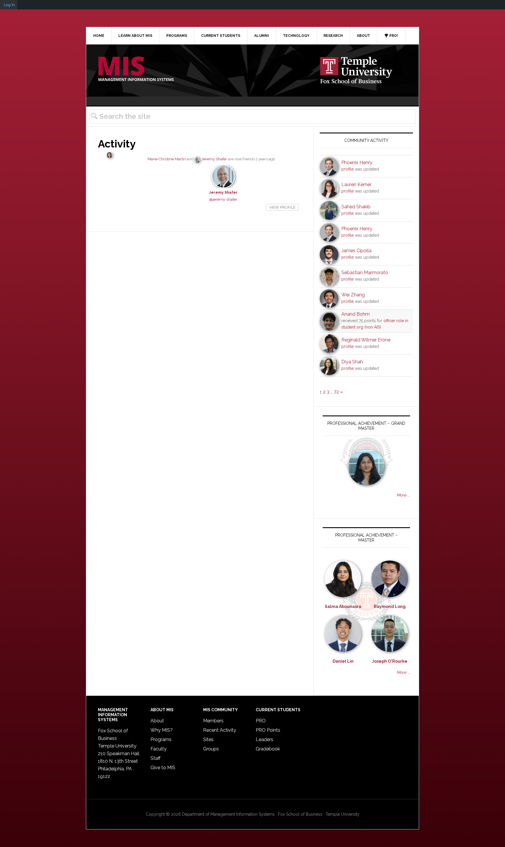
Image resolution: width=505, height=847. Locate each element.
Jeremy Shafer (214, 159)
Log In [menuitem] (9, 4)
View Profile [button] (282, 207)
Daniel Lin (343, 661)
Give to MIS (163, 767)
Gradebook (268, 749)
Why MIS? (162, 730)
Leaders (264, 739)
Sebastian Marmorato (364, 272)
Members (213, 721)
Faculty (159, 749)
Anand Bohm (355, 314)
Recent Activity (219, 730)
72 (336, 392)
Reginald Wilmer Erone (365, 340)
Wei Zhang (353, 295)
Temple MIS (136, 69)
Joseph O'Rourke (389, 661)
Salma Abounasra (343, 606)
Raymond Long (390, 606)
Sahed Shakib (356, 206)
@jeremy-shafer (223, 199)
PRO (261, 721)
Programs (161, 739)
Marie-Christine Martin (167, 159)
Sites (208, 739)
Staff (155, 758)
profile (347, 169)
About (157, 721)
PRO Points (268, 730)
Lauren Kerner (356, 184)
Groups (211, 749)
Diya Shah (352, 362)
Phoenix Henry (356, 162)
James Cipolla (356, 250)
